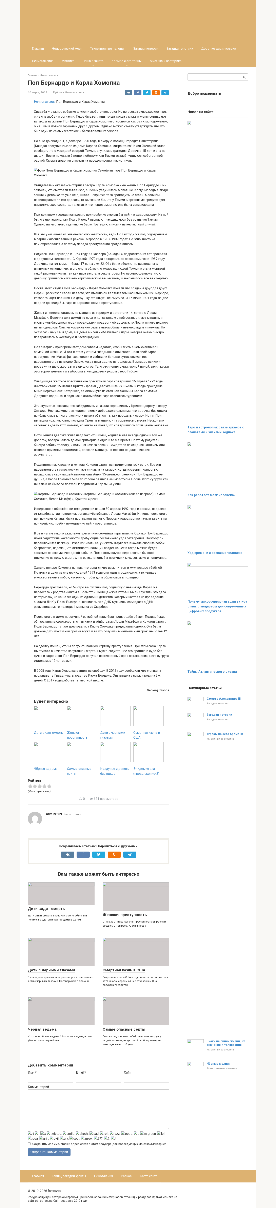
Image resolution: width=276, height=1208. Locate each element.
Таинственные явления (107, 48)
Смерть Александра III (224, 699)
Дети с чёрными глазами (51, 970)
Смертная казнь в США (124, 970)
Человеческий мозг (67, 48)
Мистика (67, 61)
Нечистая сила (42, 61)
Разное (126, 1176)
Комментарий (38, 1087)
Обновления (103, 1176)
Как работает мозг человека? (212, 495)
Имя (32, 1072)
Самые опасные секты (124, 1029)
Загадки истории (145, 48)
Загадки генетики (179, 48)
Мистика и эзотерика (165, 61)
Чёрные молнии (219, 1063)
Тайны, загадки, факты (69, 1176)
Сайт (127, 1072)
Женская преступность (125, 914)
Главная (38, 48)
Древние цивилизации (218, 48)
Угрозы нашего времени (225, 734)
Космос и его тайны (127, 61)
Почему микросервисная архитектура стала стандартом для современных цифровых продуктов (217, 606)
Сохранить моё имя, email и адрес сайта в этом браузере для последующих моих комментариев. (99, 1144)
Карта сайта (148, 1176)
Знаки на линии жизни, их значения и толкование (226, 1043)
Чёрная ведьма (42, 1029)
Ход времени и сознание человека (215, 553)
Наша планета (92, 61)
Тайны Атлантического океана (212, 672)
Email (81, 1072)
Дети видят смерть (46, 908)
